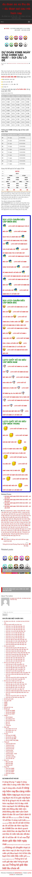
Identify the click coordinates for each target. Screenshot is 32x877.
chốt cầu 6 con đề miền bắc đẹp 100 (15, 628)
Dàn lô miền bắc (5, 529)
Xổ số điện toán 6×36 (11, 729)
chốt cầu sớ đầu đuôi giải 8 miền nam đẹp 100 (18, 690)
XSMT (5, 705)
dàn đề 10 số (6, 527)
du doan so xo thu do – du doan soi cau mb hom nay (16, 8)
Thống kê (8, 725)
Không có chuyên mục (16, 847)
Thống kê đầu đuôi (11, 743)
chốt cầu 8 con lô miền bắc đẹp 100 (15, 636)
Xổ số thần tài (9, 732)
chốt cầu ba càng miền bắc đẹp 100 (15, 638)
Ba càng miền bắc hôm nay (11, 514)
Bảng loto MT (9, 765)
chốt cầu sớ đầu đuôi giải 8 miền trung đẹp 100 (18, 672)
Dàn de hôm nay (15, 525)
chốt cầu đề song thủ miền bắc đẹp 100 (16, 647)
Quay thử (6, 767)
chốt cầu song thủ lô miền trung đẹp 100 (16, 677)
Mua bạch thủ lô (17, 853)
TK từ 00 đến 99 (10, 758)
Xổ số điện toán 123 (11, 730)
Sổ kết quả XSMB (10, 710)
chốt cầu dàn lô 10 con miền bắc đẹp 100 (16, 641)
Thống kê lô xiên (10, 747)
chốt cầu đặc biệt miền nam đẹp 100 (15, 686)
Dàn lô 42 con (24, 527)
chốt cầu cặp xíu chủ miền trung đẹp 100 (16, 666)
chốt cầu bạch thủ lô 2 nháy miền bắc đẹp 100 (18, 652)
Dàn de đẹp (8, 525)
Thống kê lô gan (10, 745)
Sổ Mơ (5, 775)
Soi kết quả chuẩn (8, 699)
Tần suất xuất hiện (10, 757)
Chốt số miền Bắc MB (8, 77)
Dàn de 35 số (13, 524)
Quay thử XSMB (10, 768)
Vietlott (6, 715)
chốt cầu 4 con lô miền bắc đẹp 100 (15, 633)
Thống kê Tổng (10, 755)
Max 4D (8, 724)
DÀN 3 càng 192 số (15, 817)
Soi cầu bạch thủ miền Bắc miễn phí (12, 532)
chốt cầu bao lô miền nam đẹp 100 (15, 682)
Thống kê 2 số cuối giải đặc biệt (14, 860)
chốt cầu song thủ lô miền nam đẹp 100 (16, 695)
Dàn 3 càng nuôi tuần (22, 522)
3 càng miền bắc (21, 510)
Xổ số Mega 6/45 (10, 719)
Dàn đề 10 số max (15, 527)
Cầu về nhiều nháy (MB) (12, 740)
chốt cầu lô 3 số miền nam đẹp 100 (15, 689)
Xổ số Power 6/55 (10, 720)
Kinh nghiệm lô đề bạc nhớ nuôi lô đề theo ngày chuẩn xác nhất (16, 539)
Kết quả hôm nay (8, 707)
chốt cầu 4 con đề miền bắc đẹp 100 (15, 626)
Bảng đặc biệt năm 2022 (20, 519)
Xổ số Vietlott (9, 717)
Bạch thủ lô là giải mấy (9, 517)
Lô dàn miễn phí (17, 530)
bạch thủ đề (21, 514)
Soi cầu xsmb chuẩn (9, 646)
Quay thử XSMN (10, 770)
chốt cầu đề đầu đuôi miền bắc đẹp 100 (16, 644)
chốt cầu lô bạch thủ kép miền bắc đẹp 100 (17, 649)
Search (5, 615)
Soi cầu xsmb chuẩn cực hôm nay (13, 624)
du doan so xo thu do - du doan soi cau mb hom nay (18, 63)
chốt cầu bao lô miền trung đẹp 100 (15, 664)
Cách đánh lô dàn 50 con (15, 520)
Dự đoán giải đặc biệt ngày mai (18, 529)
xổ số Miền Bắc (21, 89)
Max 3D (8, 722)
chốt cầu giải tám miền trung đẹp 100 (15, 669)
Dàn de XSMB (24, 525)
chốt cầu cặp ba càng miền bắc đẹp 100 (16, 639)
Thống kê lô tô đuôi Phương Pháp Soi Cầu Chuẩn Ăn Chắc (15, 544)
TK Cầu (6, 733)
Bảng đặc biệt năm (8, 519)
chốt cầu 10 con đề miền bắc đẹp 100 (15, 631)
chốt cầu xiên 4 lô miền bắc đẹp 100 (15, 661)
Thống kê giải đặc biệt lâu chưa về (19, 534)
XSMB (5, 702)
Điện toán (6, 727)
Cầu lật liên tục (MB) (11, 737)
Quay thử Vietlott (10, 773)
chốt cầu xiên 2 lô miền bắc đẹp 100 (15, 657)
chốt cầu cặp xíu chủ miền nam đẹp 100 (16, 684)
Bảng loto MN (9, 763)
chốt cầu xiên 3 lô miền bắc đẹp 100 (15, 659)
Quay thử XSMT (10, 772)
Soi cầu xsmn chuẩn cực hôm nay (13, 681)
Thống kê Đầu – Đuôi (11, 753)
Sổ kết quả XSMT (10, 714)
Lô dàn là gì (9, 530)
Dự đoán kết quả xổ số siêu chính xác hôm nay (16, 844)
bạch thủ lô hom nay (17, 515)
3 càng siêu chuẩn (16, 512)
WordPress (18, 873)
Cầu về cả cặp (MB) (11, 738)
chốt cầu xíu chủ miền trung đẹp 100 (15, 679)
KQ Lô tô (6, 760)
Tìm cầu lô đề (7, 700)
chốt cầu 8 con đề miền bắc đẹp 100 (15, 629)
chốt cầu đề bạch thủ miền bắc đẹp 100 (16, 643)
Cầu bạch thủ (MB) (11, 735)
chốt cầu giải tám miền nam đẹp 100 (15, 687)
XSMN (5, 704)
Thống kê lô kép (10, 748)
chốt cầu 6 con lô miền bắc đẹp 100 (15, 634)
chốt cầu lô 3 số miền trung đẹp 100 (15, 671)
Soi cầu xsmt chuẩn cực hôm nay (12, 662)
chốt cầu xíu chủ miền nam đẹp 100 (15, 697)
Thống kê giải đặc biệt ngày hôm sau (10, 535)
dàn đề (23, 833)
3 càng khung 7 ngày (10, 510)
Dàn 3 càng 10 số (11, 522)
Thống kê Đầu (9, 750)
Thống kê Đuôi (9, 752)
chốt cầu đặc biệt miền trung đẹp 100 (15, 667)
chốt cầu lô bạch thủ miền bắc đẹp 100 (16, 651)
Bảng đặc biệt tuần (15, 811)
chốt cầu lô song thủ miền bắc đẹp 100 (16, 656)
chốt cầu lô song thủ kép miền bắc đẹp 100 (17, 654)
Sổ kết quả (7, 709)
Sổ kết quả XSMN (10, 712)
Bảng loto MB (9, 762)
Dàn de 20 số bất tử (17, 822)
